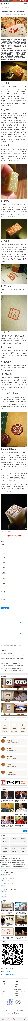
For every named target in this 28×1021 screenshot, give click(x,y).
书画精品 (16, 986)
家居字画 (5, 845)
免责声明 (3, 986)
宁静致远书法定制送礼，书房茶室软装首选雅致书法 (12, 862)
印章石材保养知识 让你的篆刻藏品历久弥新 (11, 668)
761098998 (7, 971)
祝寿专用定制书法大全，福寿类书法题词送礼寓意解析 (13, 866)
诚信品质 (5, 838)
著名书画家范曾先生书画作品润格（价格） (9, 878)
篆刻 (20, 645)
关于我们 (3, 983)
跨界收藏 (5, 851)
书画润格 (14, 851)
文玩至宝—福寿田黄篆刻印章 (8, 653)
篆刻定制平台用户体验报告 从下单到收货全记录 (12, 665)
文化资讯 (2, 874)
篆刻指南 (7, 7)
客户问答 (14, 838)
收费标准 (23, 838)
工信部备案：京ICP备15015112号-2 (14, 1013)
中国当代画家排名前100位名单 (7, 883)
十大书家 (5, 841)
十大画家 (14, 841)
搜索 (25, 831)
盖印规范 (15, 645)
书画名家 (16, 984)
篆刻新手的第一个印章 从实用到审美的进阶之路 (12, 670)
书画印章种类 (3, 645)
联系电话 (3, 599)
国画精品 (14, 848)
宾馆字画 (14, 845)
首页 (2, 7)
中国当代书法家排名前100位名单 (7, 872)
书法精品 (5, 848)
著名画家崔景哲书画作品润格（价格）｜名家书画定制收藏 (12, 894)
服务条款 (3, 984)
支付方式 (3, 994)
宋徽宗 (11, 645)
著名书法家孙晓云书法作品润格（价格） (9, 889)
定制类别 (3, 568)
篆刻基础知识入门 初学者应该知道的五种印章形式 (13, 656)
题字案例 (16, 983)
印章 (8, 645)
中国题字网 (8, 14)
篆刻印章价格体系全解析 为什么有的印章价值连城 (13, 658)
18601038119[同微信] (10, 974)
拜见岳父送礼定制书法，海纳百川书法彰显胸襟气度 (12, 860)
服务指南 (3, 991)
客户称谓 (3, 592)
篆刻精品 (23, 848)
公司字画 (23, 845)
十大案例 (23, 841)
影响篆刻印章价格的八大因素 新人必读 (10, 661)
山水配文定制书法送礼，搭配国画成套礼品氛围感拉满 (13, 864)
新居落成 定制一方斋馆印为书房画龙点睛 (11, 663)
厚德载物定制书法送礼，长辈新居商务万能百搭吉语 (12, 858)
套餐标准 (23, 851)
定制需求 (3, 541)
